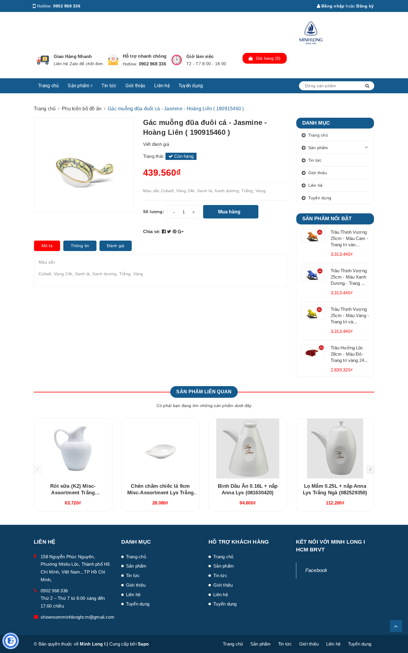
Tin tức (109, 85)
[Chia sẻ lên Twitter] (170, 231)
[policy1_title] (42, 60)
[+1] (180, 231)
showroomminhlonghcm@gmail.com (77, 617)
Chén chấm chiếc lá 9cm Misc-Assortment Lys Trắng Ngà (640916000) (160, 492)
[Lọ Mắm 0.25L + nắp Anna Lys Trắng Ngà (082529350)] (335, 448)
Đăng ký (365, 6)
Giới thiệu (135, 85)
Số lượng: (153, 211)
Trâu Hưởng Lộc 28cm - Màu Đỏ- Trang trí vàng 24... (349, 354)
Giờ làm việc (200, 56)
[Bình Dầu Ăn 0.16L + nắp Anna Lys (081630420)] (248, 448)
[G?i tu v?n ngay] (10, 641)
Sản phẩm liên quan (203, 391)
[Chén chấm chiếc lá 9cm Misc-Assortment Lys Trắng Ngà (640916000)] (161, 448)
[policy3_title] (176, 60)
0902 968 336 (66, 6)
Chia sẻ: (152, 231)
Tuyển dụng (191, 85)
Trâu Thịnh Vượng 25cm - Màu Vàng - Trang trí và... (350, 315)
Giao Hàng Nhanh (73, 56)
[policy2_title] (113, 60)
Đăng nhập (332, 6)
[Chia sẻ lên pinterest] (175, 231)
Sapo (143, 643)
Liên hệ (162, 85)
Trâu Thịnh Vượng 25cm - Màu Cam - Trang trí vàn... (349, 238)
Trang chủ (48, 85)
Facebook (316, 570)
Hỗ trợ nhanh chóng (145, 56)
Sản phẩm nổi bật (327, 218)
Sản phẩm (79, 85)
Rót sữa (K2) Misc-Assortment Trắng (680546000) (73, 492)
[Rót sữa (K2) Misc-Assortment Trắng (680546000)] (73, 448)
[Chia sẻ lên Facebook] (164, 231)
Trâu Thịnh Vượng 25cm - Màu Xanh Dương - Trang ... (349, 277)
